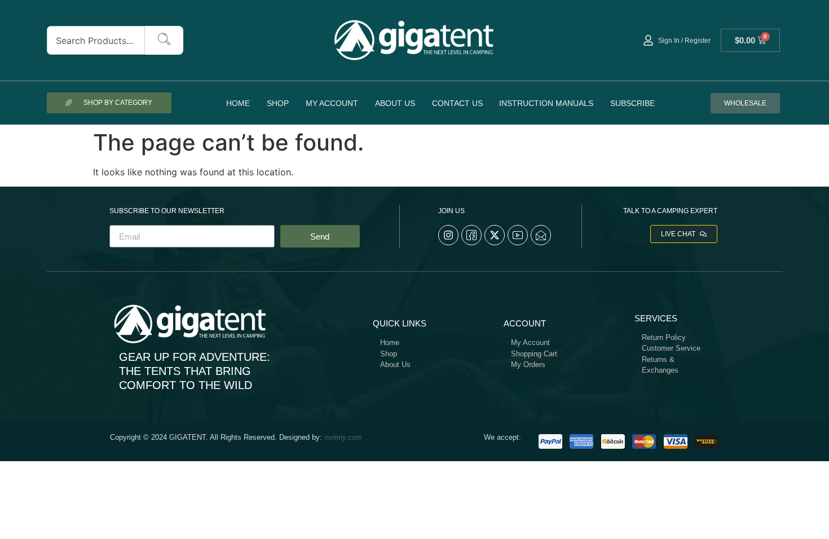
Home (238, 103)
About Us (395, 103)
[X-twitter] (494, 235)
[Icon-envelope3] (541, 235)
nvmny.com (343, 437)
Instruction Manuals (546, 103)
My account (332, 103)
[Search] (164, 40)
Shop (278, 103)
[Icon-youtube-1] (518, 235)
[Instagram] (448, 235)
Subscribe (632, 103)
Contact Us (457, 103)
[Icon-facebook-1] (471, 235)
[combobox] (96, 40)
